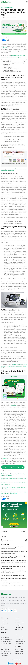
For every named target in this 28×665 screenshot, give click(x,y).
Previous (5, 531)
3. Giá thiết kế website (7, 67)
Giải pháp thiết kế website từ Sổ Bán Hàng (12, 71)
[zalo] (5, 610)
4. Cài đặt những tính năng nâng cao (10, 68)
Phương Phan (13, 17)
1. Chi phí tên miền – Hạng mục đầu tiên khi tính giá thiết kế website (14, 63)
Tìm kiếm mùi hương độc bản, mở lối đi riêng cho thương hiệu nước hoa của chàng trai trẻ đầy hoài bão (14, 366)
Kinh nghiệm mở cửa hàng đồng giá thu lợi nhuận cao (13, 585)
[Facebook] (2, 610)
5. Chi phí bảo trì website (8, 70)
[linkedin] (12, 610)
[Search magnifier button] (25, 540)
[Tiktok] (9, 610)
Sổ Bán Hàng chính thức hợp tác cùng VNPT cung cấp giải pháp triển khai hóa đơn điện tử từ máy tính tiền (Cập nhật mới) (13, 562)
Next (24, 531)
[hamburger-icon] (26, 2)
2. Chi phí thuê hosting (7, 65)
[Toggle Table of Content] (23, 61)
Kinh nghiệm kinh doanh (7, 7)
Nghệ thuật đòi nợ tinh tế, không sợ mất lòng (11, 583)
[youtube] (15, 610)
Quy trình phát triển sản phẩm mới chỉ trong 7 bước (13, 575)
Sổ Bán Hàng (6, 47)
